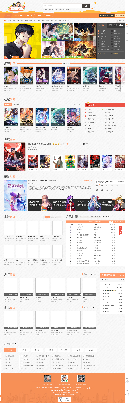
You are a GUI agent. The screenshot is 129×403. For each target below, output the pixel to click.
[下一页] (60, 217)
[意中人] (58, 161)
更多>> (122, 275)
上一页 (64, 63)
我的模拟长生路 (74, 365)
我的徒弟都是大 (118, 33)
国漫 (110, 25)
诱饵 (5, 330)
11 (107, 190)
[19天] (21, 251)
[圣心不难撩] (58, 320)
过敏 (9, 362)
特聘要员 (72, 368)
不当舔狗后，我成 (90, 365)
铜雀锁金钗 (117, 41)
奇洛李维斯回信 (72, 330)
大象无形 (110, 132)
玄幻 (9, 20)
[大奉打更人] (57, 228)
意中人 (55, 169)
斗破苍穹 (115, 53)
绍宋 (101, 39)
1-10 (47, 217)
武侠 (60, 20)
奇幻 (35, 20)
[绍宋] (45, 228)
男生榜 (78, 350)
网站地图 (38, 388)
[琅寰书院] (11, 117)
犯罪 (43, 20)
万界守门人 (103, 36)
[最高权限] (106, 75)
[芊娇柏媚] (42, 75)
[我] (127, 25)
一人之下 (102, 31)
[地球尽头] (42, 287)
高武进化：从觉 (104, 46)
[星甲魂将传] (33, 228)
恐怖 (18, 20)
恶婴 (115, 31)
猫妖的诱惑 (33, 181)
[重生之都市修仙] (42, 117)
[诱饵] (11, 320)
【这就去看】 (62, 190)
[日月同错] (21, 228)
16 (112, 186)
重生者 (42, 169)
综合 (121, 25)
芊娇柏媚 (38, 86)
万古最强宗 (89, 362)
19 (97, 186)
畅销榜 (51, 350)
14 (122, 186)
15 (117, 186)
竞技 (56, 20)
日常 (52, 20)
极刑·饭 (41, 368)
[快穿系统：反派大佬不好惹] (120, 161)
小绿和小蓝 (91, 122)
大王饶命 (102, 53)
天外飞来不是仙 (59, 365)
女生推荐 (16, 104)
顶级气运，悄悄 (104, 49)
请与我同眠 (58, 368)
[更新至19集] (44, 180)
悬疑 (30, 20)
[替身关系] (107, 161)
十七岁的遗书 (73, 359)
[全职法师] (74, 117)
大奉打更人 (103, 41)
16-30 (116, 221)
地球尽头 (102, 33)
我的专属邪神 (27, 362)
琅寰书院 (7, 127)
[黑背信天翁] (11, 75)
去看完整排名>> (107, 216)
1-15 (110, 221)
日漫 (116, 25)
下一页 (68, 63)
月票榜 (10, 350)
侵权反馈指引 (70, 388)
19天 (17, 260)
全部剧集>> (121, 181)
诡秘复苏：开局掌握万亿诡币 (39, 144)
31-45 (121, 221)
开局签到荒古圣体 (90, 356)
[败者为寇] (26, 75)
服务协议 (56, 388)
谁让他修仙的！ (58, 10)
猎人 (67, 169)
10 (112, 190)
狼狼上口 (70, 86)
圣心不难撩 (117, 39)
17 (107, 186)
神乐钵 (92, 169)
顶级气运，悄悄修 (44, 356)
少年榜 (86, 274)
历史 (64, 20)
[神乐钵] (95, 161)
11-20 (52, 217)
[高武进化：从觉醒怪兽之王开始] (57, 251)
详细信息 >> (88, 180)
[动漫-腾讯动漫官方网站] (21, 7)
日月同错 (45, 10)
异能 (13, 20)
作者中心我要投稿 (107, 15)
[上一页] (44, 217)
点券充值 (121, 15)
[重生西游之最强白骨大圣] (33, 251)
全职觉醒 (116, 36)
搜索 (86, 6)
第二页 (66, 63)
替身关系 (105, 169)
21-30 (56, 217)
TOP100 (64, 350)
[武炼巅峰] (26, 117)
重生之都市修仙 (40, 127)
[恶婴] (9, 251)
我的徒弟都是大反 (28, 365)
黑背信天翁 (7, 86)
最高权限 (102, 86)
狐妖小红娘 (91, 132)
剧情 (22, 20)
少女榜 (86, 307)
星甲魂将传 (117, 46)
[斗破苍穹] (90, 75)
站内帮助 (44, 388)
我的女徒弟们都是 (75, 356)
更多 (85, 144)
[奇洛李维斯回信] (74, 320)
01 (122, 190)
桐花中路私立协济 (59, 359)
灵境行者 (116, 44)
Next (123, 79)
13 (97, 190)
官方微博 (50, 388)
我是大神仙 (111, 122)
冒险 (39, 20)
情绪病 (51, 10)
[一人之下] (9, 228)
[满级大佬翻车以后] (83, 161)
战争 (69, 20)
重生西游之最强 (33, 260)
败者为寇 (22, 86)
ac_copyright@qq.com (88, 388)
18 (102, 186)
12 (102, 190)
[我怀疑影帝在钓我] (58, 75)
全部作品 (8, 104)
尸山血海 (25, 356)
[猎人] (70, 161)
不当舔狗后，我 (118, 49)
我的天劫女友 (119, 86)
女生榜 (91, 350)
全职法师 (70, 127)
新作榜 (37, 350)
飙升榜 (24, 350)
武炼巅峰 (22, 127)
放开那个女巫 (67, 10)
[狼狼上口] (74, 75)
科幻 (26, 20)
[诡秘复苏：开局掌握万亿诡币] (15, 157)
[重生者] (45, 161)
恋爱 (5, 20)
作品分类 (121, 21)
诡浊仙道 (72, 362)
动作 (47, 20)
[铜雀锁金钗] (45, 251)
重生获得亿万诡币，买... (34, 149)
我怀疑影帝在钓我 (57, 86)
